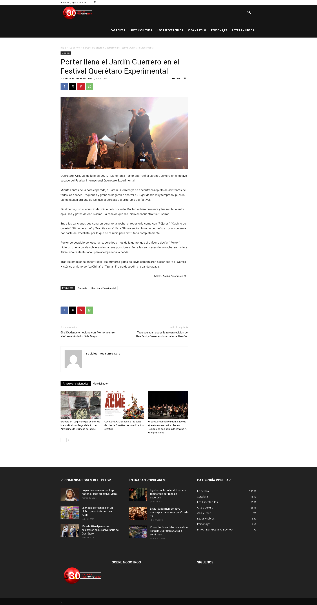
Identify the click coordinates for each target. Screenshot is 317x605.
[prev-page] (63, 440)
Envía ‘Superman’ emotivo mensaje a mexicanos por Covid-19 (169, 512)
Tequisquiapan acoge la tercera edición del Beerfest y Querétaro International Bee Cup (162, 334)
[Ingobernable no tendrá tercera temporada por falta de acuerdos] (138, 494)
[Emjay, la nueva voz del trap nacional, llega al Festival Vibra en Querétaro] (70, 494)
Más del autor (101, 383)
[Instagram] (95, 3)
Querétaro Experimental (103, 288)
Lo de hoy (75, 47)
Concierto (82, 288)
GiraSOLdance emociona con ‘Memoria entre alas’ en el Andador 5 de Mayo (88, 334)
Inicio (63, 47)
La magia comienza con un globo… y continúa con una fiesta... (97, 511)
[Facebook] (64, 86)
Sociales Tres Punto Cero (78, 78)
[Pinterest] (81, 86)
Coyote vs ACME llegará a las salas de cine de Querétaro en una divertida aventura (124, 425)
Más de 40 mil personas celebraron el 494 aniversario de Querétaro (100, 530)
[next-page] (68, 440)
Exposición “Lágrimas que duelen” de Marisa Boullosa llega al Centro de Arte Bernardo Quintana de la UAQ (80, 425)
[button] (249, 12)
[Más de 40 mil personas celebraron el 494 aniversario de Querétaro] (70, 530)
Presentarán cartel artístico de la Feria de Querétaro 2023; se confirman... (169, 531)
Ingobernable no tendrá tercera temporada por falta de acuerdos (168, 494)
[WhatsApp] (89, 86)
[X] (72, 86)
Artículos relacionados (75, 383)
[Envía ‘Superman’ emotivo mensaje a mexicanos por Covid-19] (138, 513)
